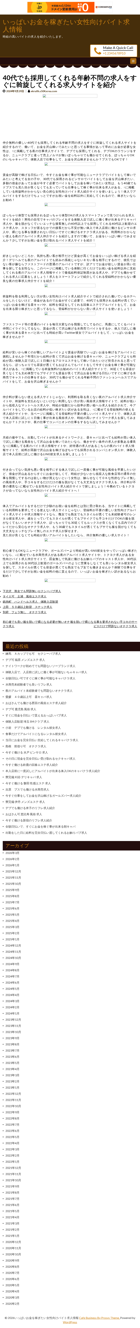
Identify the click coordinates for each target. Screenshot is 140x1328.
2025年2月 (12, 933)
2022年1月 (12, 1161)
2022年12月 (13, 1093)
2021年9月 (12, 1186)
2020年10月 (13, 1254)
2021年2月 (12, 1229)
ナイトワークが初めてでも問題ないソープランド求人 (40, 666)
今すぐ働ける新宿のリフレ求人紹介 (28, 820)
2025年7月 (12, 902)
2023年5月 (12, 1062)
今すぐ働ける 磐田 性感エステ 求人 (28, 783)
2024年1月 (12, 1013)
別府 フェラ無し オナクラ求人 (24, 612)
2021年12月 (13, 1167)
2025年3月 (12, 927)
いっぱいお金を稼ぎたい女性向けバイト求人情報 (66, 25)
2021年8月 (12, 1192)
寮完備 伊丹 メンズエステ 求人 (25, 801)
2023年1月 (12, 1087)
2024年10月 (13, 957)
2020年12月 (13, 1242)
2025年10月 (13, 883)
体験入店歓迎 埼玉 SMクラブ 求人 (27, 721)
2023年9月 (12, 1038)
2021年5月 (12, 1211)
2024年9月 (12, 964)
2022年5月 (12, 1137)
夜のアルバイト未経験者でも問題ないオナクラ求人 (39, 690)
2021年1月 (12, 1235)
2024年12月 (13, 945)
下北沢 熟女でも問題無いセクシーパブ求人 (32, 591)
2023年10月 (13, 1032)
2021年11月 (13, 1174)
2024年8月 (12, 970)
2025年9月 (12, 890)
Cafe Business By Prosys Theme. (99, 1317)
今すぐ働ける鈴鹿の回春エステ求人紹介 (31, 764)
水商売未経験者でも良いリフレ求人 (28, 684)
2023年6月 (12, 1056)
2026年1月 (12, 865)
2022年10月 (13, 1106)
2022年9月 (12, 1112)
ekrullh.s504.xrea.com (44, 91)
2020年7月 (12, 1272)
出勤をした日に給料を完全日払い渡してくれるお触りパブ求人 (46, 832)
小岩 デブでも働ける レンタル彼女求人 (33, 727)
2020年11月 (13, 1248)
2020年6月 (12, 1279)
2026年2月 (12, 859)
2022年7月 (12, 1124)
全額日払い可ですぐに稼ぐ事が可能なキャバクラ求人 (40, 678)
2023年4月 (12, 1069)
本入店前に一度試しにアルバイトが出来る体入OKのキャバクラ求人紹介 (52, 771)
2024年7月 (12, 976)
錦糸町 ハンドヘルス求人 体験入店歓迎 (30, 601)
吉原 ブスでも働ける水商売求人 (27, 789)
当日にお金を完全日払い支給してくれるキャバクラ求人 (41, 740)
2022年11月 (13, 1099)
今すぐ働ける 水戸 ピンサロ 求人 (26, 752)
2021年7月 (12, 1198)
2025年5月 (12, 914)
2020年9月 (12, 1260)
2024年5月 (12, 988)
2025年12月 (13, 871)
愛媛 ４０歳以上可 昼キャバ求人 (28, 696)
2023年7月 (12, 1050)
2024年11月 (13, 951)
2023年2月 (12, 1081)
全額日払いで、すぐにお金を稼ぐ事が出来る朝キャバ (40, 826)
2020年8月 (12, 1266)
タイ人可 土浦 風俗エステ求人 (24, 596)
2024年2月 (12, 1007)
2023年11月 (13, 1025)
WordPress (70, 1322)
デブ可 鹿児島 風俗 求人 (20, 709)
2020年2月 (12, 1303)
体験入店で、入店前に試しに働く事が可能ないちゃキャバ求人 (46, 672)
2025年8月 (12, 896)
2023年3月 (12, 1075)
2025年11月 (13, 877)
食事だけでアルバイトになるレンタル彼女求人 (36, 733)
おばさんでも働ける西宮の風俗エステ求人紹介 (36, 703)
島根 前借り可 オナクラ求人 (25, 746)
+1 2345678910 (114, 53)
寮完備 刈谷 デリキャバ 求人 (23, 777)
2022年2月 (12, 1155)
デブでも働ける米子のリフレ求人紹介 (30, 808)
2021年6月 (12, 1204)
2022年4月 (12, 1143)
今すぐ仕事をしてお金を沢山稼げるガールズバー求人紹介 (43, 795)
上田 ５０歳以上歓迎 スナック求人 (27, 607)
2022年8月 (12, 1118)
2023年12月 (13, 1019)
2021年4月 (12, 1217)
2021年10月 (13, 1180)
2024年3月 (12, 1001)
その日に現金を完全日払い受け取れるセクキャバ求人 (40, 758)
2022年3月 (12, 1149)
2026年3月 (12, 852)
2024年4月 (12, 994)
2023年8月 (12, 1044)
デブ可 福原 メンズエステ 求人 (25, 659)
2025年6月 (12, 908)
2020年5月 (12, 1285)
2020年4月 (12, 1291)
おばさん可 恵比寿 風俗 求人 (23, 814)
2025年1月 (12, 939)
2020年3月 (12, 1297)
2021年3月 (12, 1223)
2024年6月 (12, 982)
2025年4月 (12, 920)
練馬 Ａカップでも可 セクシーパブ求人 (33, 653)
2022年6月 (12, 1130)
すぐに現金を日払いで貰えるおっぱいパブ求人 (36, 715)
